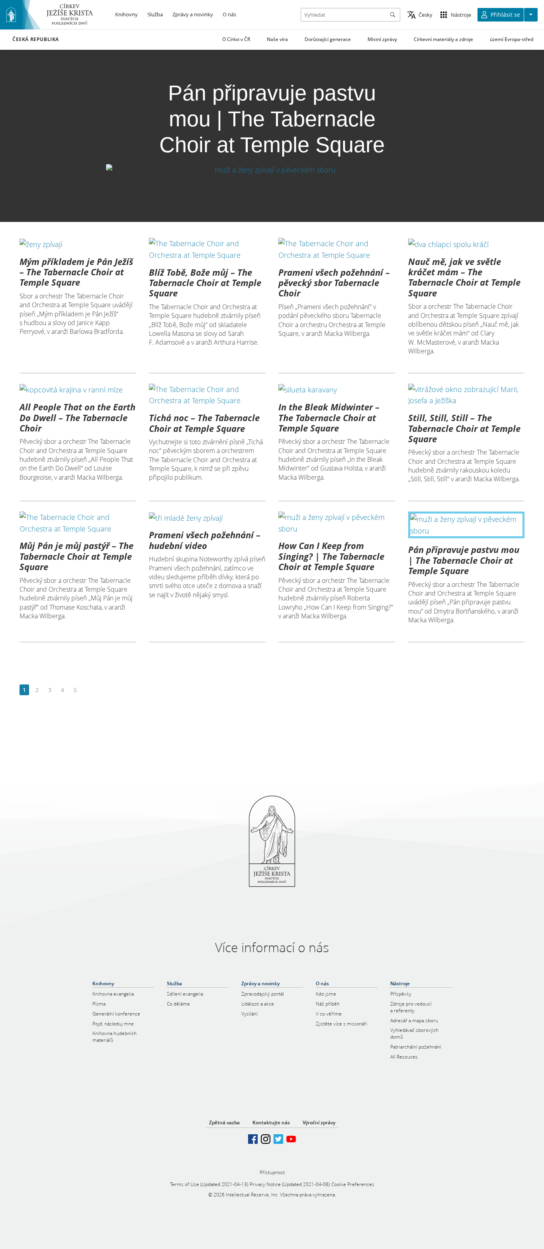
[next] (87, 690)
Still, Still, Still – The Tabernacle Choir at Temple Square (464, 428)
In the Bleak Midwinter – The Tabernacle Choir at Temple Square (329, 417)
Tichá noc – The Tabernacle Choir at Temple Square (204, 423)
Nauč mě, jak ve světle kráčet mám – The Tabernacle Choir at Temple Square (464, 277)
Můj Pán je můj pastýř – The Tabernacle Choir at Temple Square (76, 556)
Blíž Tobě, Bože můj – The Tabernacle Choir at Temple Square (205, 282)
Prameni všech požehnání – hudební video (204, 540)
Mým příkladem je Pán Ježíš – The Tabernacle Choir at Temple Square (76, 271)
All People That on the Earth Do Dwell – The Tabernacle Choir (77, 417)
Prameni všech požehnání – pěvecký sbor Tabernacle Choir (334, 282)
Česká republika (35, 39)
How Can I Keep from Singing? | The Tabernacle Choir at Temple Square (331, 556)
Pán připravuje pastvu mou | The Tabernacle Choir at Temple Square (463, 559)
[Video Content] (272, 169)
